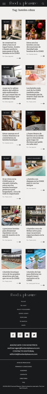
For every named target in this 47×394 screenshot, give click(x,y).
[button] (4, 3)
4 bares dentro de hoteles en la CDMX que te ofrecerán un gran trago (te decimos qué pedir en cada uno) (35, 138)
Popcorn (23, 317)
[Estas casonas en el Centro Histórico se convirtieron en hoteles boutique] (12, 121)
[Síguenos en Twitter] (34, 334)
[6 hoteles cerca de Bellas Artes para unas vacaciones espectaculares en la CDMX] (36, 216)
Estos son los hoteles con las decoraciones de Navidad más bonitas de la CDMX (35, 47)
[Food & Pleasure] (23, 3)
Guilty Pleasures (33, 158)
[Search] (43, 3)
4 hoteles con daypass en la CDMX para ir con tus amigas (35, 182)
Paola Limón (32, 102)
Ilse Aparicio (32, 147)
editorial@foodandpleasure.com (23, 354)
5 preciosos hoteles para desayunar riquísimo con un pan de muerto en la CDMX (11, 233)
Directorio (23, 378)
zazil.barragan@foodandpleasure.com (23, 348)
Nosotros (23, 370)
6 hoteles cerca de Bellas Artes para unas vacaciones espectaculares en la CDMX (35, 233)
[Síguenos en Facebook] (13, 334)
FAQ (23, 382)
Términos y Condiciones (23, 366)
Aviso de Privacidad (23, 362)
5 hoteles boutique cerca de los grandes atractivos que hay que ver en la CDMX (11, 275)
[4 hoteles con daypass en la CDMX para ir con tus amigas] (36, 166)
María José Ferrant (34, 283)
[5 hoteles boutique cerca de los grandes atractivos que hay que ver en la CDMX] (12, 259)
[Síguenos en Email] (27, 334)
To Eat (29, 67)
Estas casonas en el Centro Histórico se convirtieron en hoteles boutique (11, 136)
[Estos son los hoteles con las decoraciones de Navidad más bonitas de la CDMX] (36, 30)
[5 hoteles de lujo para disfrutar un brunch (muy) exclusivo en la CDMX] (36, 259)
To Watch (23, 321)
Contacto (23, 374)
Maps (23, 325)
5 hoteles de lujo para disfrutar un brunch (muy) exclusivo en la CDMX (34, 276)
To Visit (6, 22)
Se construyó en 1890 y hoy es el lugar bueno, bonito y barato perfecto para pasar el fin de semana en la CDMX (11, 48)
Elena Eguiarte (9, 56)
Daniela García (33, 54)
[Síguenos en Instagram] (20, 334)
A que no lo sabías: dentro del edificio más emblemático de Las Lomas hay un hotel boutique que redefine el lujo (11, 93)
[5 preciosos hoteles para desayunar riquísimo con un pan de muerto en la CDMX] (12, 216)
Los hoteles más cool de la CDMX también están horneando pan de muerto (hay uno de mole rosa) (35, 93)
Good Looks (23, 313)
